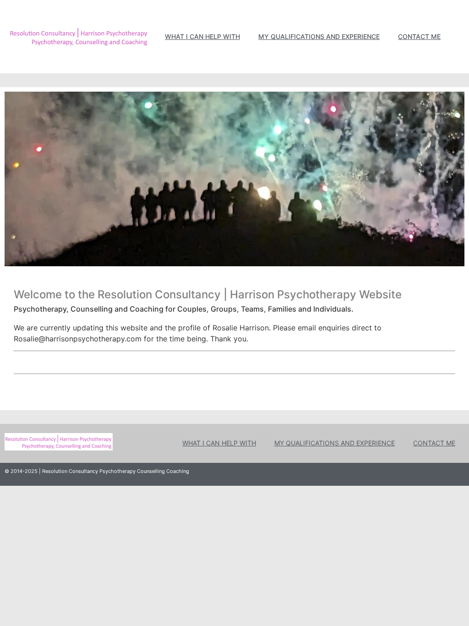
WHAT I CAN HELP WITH (202, 36)
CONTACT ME (419, 36)
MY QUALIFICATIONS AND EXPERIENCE (319, 36)
